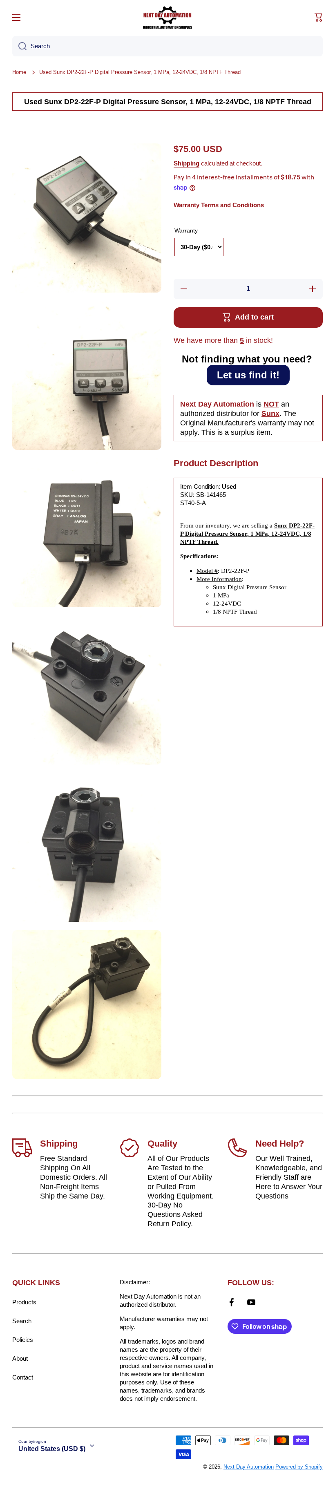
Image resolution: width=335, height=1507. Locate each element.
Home (19, 72)
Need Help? (279, 1143)
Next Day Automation (248, 1467)
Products (24, 1302)
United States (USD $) (51, 1448)
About (20, 1358)
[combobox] (167, 46)
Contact (22, 1377)
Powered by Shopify (299, 1467)
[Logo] (167, 17)
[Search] (19, 46)
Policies (22, 1339)
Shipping (186, 163)
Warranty (186, 230)
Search (21, 1320)
